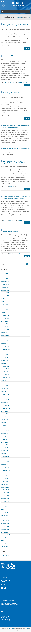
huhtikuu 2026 (5, 284)
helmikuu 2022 (5, 400)
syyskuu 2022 (4, 383)
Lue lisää (27, 48)
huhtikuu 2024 (5, 338)
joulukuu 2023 (5, 346)
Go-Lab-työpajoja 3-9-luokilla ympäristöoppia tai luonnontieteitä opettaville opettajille (16, 197)
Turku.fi (3, 597)
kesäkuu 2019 (4, 484)
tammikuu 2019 (5, 498)
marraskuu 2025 (5, 295)
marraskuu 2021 (5, 408)
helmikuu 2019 (5, 495)
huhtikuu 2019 (5, 490)
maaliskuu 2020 (5, 459)
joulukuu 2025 (5, 293)
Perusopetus (4, 601)
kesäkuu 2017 (4, 546)
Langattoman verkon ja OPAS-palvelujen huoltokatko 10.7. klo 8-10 (14, 230)
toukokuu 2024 (5, 335)
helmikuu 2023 (5, 369)
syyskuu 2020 (4, 445)
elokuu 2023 (4, 357)
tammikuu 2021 (5, 433)
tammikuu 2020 (5, 464)
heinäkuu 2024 (5, 329)
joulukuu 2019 (5, 467)
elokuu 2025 (4, 304)
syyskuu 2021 (4, 414)
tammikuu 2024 (5, 343)
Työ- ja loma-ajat (5, 616)
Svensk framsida (5, 584)
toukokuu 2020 (5, 453)
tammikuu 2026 (5, 290)
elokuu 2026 (4, 273)
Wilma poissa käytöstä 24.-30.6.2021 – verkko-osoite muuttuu (16, 93)
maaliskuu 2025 (5, 315)
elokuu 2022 (4, 385)
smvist (29, 17)
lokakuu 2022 (4, 380)
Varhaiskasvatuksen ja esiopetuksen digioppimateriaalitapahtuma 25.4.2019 (14, 162)
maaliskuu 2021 (5, 428)
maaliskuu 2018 (5, 523)
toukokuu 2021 (5, 422)
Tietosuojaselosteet (5, 619)
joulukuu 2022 (5, 374)
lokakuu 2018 (4, 506)
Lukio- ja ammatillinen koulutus (8, 603)
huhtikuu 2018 (5, 521)
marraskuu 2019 (5, 470)
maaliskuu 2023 (5, 366)
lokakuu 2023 (4, 352)
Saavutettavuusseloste (6, 620)
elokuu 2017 (4, 543)
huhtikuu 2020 (5, 456)
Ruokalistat (3, 615)
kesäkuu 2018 (4, 515)
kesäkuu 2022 (4, 388)
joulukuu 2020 (5, 436)
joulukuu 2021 (5, 405)
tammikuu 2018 (5, 529)
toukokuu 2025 (5, 309)
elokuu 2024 (4, 326)
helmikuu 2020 (5, 461)
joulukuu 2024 (5, 318)
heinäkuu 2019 (5, 481)
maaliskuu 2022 (5, 397)
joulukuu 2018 (5, 501)
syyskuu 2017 (4, 540)
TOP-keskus (4, 577)
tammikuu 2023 (5, 371)
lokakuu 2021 (4, 411)
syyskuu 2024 (4, 324)
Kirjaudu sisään (5, 555)
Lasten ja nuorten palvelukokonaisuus (10, 604)
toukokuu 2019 (5, 487)
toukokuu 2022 (5, 391)
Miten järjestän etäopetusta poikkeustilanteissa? (16, 148)
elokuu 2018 (4, 512)
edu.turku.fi (18, 2)
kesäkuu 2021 (4, 419)
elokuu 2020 (4, 447)
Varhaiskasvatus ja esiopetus (8, 600)
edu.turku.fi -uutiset (23, 46)
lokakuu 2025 (4, 298)
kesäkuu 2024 (4, 332)
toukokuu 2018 (5, 518)
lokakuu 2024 (4, 321)
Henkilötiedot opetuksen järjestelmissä (10, 617)
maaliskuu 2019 (5, 492)
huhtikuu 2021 (5, 425)
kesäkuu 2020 (4, 450)
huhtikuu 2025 (5, 312)
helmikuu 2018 (5, 526)
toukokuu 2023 (5, 363)
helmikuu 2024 (5, 340)
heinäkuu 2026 (5, 276)
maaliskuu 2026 (5, 287)
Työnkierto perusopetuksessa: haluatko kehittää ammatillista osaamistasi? (16, 25)
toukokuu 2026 (5, 281)
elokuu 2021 (4, 416)
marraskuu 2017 (5, 535)
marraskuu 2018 (5, 504)
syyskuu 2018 (4, 509)
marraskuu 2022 (5, 377)
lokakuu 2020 (4, 442)
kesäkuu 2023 (4, 360)
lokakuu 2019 (4, 473)
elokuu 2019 (4, 478)
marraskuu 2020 (5, 439)
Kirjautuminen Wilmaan (9, 55)
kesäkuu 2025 (4, 307)
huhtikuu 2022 (5, 394)
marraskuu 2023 (5, 349)
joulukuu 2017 (5, 532)
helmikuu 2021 (5, 430)
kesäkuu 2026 (4, 279)
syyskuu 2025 (4, 301)
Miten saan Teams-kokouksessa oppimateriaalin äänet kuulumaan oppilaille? (16, 126)
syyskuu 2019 (4, 476)
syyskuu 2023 (4, 355)
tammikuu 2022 (5, 402)
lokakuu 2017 (4, 537)
